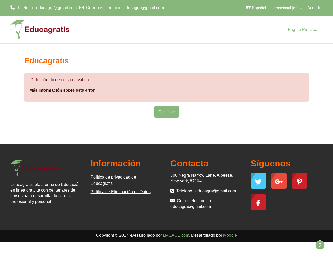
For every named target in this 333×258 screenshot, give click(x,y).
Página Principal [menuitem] (303, 29)
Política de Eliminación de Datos (121, 191)
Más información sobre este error (62, 90)
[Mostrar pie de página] (320, 245)
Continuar (166, 112)
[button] (274, 8)
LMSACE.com (176, 235)
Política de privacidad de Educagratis (113, 180)
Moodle (230, 235)
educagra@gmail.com (143, 7)
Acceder (315, 7)
